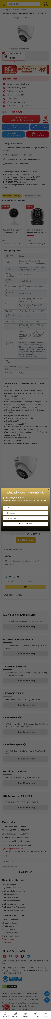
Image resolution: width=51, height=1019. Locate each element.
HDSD (46, 1016)
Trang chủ (5, 1016)
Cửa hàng (25, 1016)
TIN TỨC (35, 1016)
